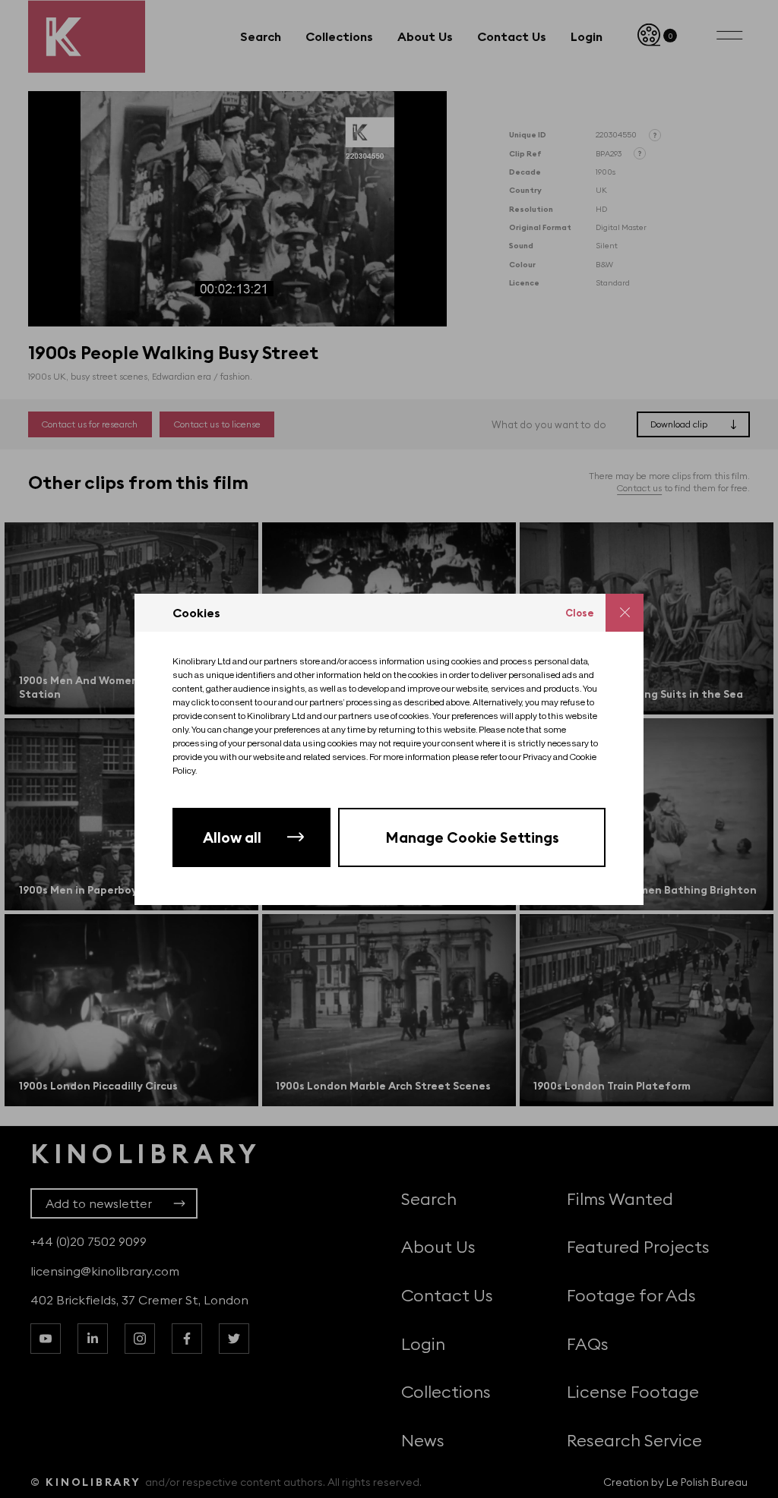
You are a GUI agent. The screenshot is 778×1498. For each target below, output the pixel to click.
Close (579, 613)
